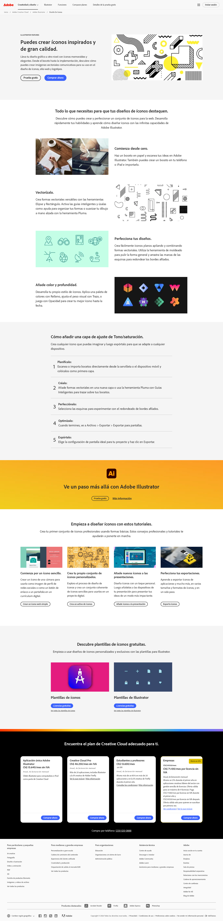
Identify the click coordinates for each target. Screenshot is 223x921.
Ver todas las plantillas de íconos (63, 711)
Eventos (186, 863)
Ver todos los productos (15, 886)
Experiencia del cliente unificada (63, 859)
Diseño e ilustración (14, 862)
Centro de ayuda (145, 851)
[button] (198, 4)
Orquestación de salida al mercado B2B (65, 867)
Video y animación (14, 866)
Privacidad (133, 916)
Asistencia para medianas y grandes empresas (156, 867)
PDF (8, 870)
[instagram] (45, 915)
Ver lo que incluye (77, 779)
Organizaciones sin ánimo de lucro (108, 855)
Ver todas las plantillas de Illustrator (127, 711)
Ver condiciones (169, 809)
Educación (99, 851)
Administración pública (103, 859)
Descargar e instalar (146, 855)
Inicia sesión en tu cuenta (192, 851)
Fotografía (11, 858)
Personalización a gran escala (62, 851)
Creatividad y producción (60, 863)
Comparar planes (80, 4)
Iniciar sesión (211, 4)
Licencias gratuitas (62, 705)
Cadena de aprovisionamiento (194, 879)
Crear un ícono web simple (35, 604)
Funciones (62, 4)
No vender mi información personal (190, 916)
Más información (122, 498)
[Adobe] (8, 5)
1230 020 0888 (123, 830)
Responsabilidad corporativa (193, 871)
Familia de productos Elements (18, 878)
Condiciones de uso (146, 916)
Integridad (187, 887)
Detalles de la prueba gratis (104, 4)
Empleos (186, 859)
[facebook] (40, 915)
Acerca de (187, 855)
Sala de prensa (188, 867)
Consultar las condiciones (127, 785)
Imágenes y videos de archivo (18, 882)
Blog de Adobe (188, 896)
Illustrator (48, 4)
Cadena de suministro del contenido (64, 855)
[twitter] (50, 915)
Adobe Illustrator (39, 12)
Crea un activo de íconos (81, 604)
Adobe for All (188, 892)
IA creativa (11, 853)
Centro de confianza (190, 883)
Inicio (6, 12)
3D (8, 874)
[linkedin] (55, 915)
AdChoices (212, 916)
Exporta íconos (170, 604)
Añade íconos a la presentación (130, 604)
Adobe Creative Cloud (20, 12)
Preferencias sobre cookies (165, 916)
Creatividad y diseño (27, 4)
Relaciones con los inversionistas (195, 875)
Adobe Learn (144, 863)
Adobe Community (146, 859)
